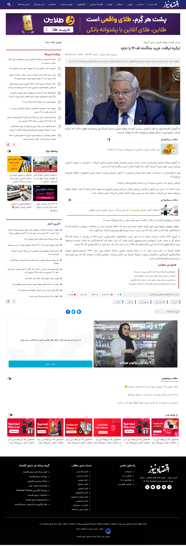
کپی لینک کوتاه (173, 311)
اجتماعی (52, 4)
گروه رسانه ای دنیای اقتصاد (35, 472)
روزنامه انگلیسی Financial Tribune (31, 490)
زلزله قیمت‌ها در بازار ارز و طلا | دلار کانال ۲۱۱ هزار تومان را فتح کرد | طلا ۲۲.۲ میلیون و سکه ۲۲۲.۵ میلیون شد (31, 119)
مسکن (120, 4)
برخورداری (144, 302)
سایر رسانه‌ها (23, 4)
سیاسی (140, 4)
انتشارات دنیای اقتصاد (37, 495)
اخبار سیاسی (105, 54)
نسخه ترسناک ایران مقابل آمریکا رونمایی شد (41, 239)
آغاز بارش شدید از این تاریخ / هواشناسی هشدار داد (38, 290)
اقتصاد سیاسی (96, 4)
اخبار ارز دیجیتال (80, 505)
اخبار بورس (83, 480)
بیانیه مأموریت (125, 484)
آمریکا (175, 302)
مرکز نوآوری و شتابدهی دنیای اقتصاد (31, 504)
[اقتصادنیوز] (158, 469)
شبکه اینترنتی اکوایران (37, 481)
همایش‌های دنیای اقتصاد (36, 499)
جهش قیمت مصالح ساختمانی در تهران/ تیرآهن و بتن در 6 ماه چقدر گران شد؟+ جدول (32, 110)
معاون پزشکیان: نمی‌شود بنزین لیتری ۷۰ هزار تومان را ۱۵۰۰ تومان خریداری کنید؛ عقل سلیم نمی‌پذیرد (32, 137)
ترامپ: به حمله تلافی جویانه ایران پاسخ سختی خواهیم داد (36, 284)
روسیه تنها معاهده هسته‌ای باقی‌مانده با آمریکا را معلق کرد (152, 284)
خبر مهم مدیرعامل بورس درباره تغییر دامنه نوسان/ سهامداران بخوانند (34, 262)
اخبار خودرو (83, 488)
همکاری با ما (126, 480)
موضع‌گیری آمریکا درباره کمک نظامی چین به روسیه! (155, 272)
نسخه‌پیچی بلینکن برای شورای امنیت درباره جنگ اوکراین (153, 280)
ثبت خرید (50, 364)
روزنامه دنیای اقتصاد (38, 476)
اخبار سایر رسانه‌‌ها (80, 509)
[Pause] (96, 365)
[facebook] (169, 487)
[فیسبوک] (68, 312)
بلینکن (130, 302)
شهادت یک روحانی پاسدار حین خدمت (44, 296)
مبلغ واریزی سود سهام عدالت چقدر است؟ (39, 102)
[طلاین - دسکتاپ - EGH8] (93, 24)
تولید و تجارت (66, 4)
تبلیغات (128, 471)
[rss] (147, 487)
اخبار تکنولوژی (82, 492)
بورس (129, 4)
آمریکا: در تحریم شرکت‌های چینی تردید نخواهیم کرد (155, 276)
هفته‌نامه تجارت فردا (38, 486)
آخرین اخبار (53, 224)
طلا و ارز (153, 4)
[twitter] (164, 487)
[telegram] (153, 487)
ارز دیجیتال (39, 4)
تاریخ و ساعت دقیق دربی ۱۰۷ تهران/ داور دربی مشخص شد (32, 68)
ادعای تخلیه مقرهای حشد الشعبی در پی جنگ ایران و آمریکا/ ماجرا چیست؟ (35, 253)
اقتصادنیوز (160, 302)
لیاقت (117, 302)
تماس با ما (127, 476)
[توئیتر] (73, 312)
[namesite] (171, 4)
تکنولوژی (81, 4)
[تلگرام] (79, 312)
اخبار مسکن (83, 484)
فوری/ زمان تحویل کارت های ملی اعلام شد (42, 278)
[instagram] (158, 487)
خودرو (109, 4)
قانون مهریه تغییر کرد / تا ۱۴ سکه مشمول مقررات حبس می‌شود (33, 245)
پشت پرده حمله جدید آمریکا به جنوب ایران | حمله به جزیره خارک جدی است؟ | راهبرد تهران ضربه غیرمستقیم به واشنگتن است (32, 77)
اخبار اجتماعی (82, 501)
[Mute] (100, 365)
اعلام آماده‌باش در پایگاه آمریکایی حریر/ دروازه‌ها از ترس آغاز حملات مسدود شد (32, 61)
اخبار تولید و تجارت (79, 497)
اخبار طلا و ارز (82, 471)
